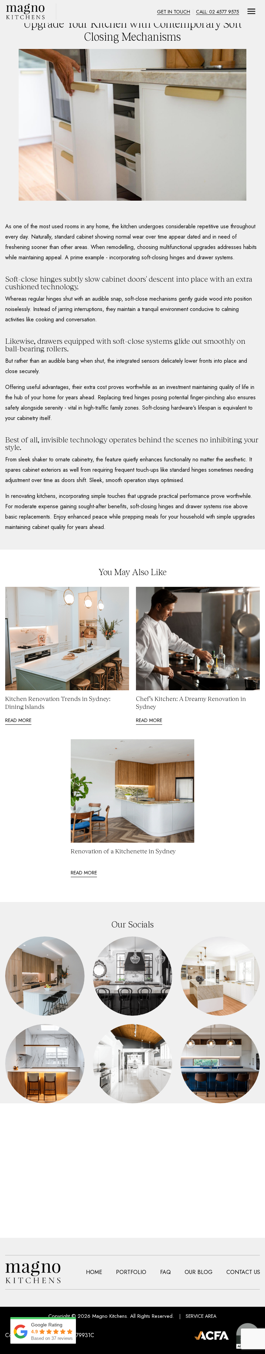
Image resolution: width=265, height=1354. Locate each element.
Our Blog (199, 1272)
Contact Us (243, 1272)
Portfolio (131, 1272)
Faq (165, 1272)
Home (94, 1272)
